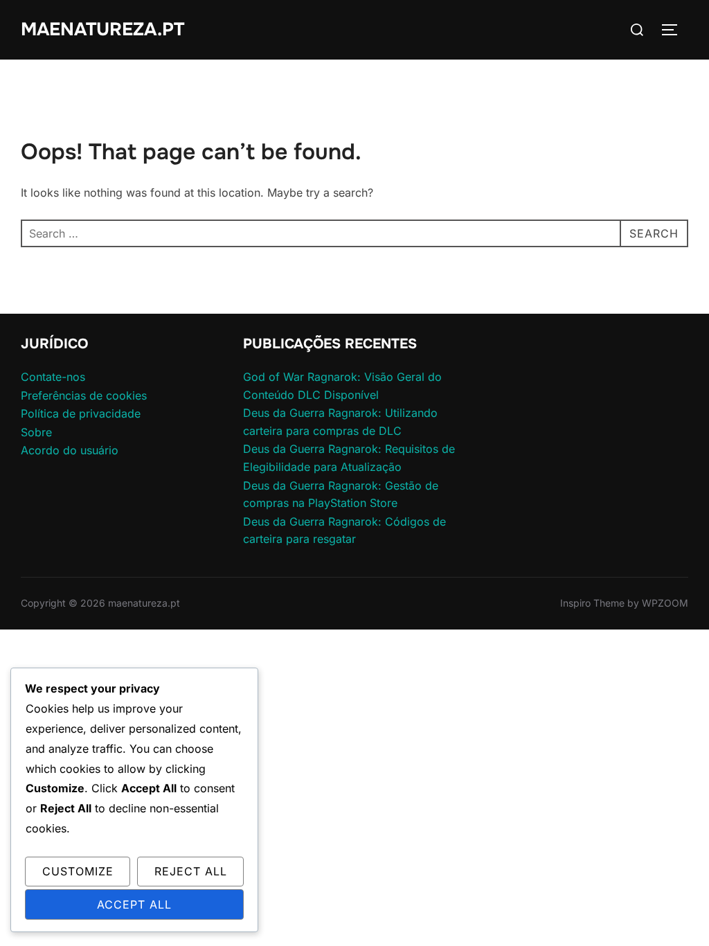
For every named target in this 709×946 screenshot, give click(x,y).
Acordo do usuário (69, 450)
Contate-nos (53, 377)
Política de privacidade (81, 413)
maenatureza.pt (102, 29)
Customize (78, 871)
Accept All (134, 904)
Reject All (190, 871)
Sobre (36, 432)
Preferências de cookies (84, 395)
